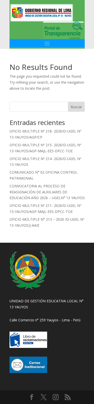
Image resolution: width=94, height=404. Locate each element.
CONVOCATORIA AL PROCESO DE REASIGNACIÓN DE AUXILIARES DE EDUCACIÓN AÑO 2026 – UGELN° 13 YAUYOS (47, 192)
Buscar (76, 106)
